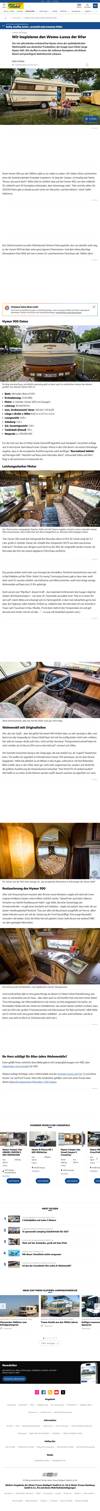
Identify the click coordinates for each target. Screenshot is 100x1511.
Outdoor (43, 1501)
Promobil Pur (72, 1405)
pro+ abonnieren (57, 1405)
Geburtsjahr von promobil (15, 1066)
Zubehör (55, 11)
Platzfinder (63, 11)
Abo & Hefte (10, 1447)
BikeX (38, 1493)
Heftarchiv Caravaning (45, 1447)
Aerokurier (9, 1493)
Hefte (48, 1)
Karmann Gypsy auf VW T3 (71, 1073)
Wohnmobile (30, 11)
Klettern (77, 1493)
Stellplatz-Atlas (86, 1405)
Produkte (55, 1)
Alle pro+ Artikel (9, 11)
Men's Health (17, 1501)
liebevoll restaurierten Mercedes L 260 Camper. (33, 1081)
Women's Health (81, 1501)
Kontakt (10, 1426)
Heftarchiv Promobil (26, 1447)
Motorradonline (31, 1501)
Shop (32, 1405)
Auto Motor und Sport (24, 1493)
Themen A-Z (33, 1412)
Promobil (53, 1501)
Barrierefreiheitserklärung (82, 1426)
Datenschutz (48, 1426)
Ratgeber (88, 11)
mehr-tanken (89, 1493)
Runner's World (66, 1501)
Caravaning (11, 1405)
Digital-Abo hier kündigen (39, 1433)
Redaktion (56, 1433)
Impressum (22, 1433)
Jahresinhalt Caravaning (85, 1447)
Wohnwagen (43, 11)
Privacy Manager (62, 1426)
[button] (50, 96)
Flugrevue (68, 1493)
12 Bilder (93, 118)
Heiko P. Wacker (18, 61)
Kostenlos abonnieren (14, 1378)
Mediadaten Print (59, 1460)
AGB (17, 1426)
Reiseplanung (76, 11)
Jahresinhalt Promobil (65, 1447)
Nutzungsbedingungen (31, 1426)
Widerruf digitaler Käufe (72, 1433)
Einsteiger (20, 11)
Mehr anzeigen (48, 1343)
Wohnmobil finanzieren (63, 1412)
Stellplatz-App (42, 1405)
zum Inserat (14, 1181)
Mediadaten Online (41, 1460)
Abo (43, 1)
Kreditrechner (45, 1412)
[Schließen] (94, 307)
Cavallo (58, 1493)
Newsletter (23, 1405)
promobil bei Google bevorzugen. (69, 312)
